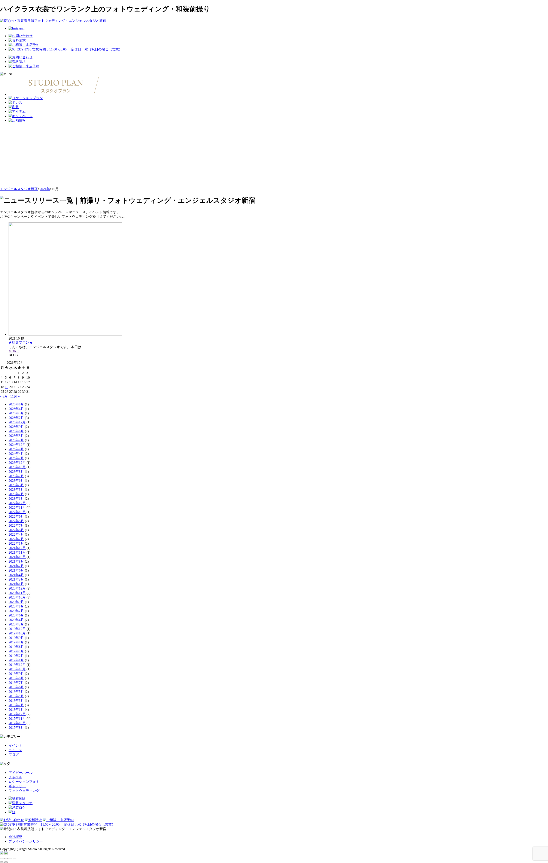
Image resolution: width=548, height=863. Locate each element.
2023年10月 (17, 467)
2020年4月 (16, 620)
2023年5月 (16, 485)
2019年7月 (16, 642)
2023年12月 (17, 462)
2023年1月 (16, 498)
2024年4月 (16, 453)
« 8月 (4, 396)
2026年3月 (16, 413)
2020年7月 (16, 611)
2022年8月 (16, 521)
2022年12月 (17, 503)
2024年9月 (16, 449)
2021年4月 (16, 575)
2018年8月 (16, 678)
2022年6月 (16, 530)
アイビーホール (21, 772)
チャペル (15, 777)
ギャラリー (17, 786)
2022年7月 (16, 525)
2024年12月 (17, 444)
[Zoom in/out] (14, 858)
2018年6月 (16, 687)
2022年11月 (17, 507)
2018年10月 (17, 669)
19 (6, 387)
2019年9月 (16, 638)
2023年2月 (16, 494)
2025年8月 (16, 431)
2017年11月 (17, 718)
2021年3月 (16, 579)
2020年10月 (17, 597)
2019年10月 (17, 633)
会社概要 (15, 837)
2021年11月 (17, 552)
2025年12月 (17, 422)
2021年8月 (16, 561)
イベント (15, 745)
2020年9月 (16, 602)
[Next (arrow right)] (6, 862)
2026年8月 (16, 404)
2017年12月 (17, 714)
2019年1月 (16, 660)
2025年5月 (16, 435)
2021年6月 (16, 570)
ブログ (14, 754)
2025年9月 (16, 427)
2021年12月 (17, 548)
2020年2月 (16, 624)
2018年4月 (16, 696)
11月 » (15, 396)
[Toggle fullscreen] (10, 858)
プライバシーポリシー (26, 841)
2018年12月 (17, 664)
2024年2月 (16, 458)
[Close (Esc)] (1, 858)
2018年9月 (16, 673)
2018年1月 (16, 709)
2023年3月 (16, 489)
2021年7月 (16, 566)
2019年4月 (16, 651)
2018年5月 (16, 691)
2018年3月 (16, 700)
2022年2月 (16, 539)
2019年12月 (17, 629)
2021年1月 (16, 584)
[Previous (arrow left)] (1, 862)
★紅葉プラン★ (21, 342)
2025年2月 (16, 440)
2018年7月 (16, 682)
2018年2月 (16, 705)
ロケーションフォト (24, 781)
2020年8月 (16, 606)
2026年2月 (16, 418)
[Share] (6, 858)
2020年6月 (16, 615)
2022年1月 (16, 543)
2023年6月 (16, 480)
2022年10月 (17, 512)
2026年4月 (16, 409)
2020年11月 (17, 593)
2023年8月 (16, 471)
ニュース (15, 750)
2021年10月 (17, 557)
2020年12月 (17, 588)
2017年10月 (17, 723)
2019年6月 (16, 647)
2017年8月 (16, 727)
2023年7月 (16, 476)
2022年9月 (16, 516)
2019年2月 (16, 656)
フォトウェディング (24, 790)
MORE (14, 351)
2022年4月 (16, 534)
